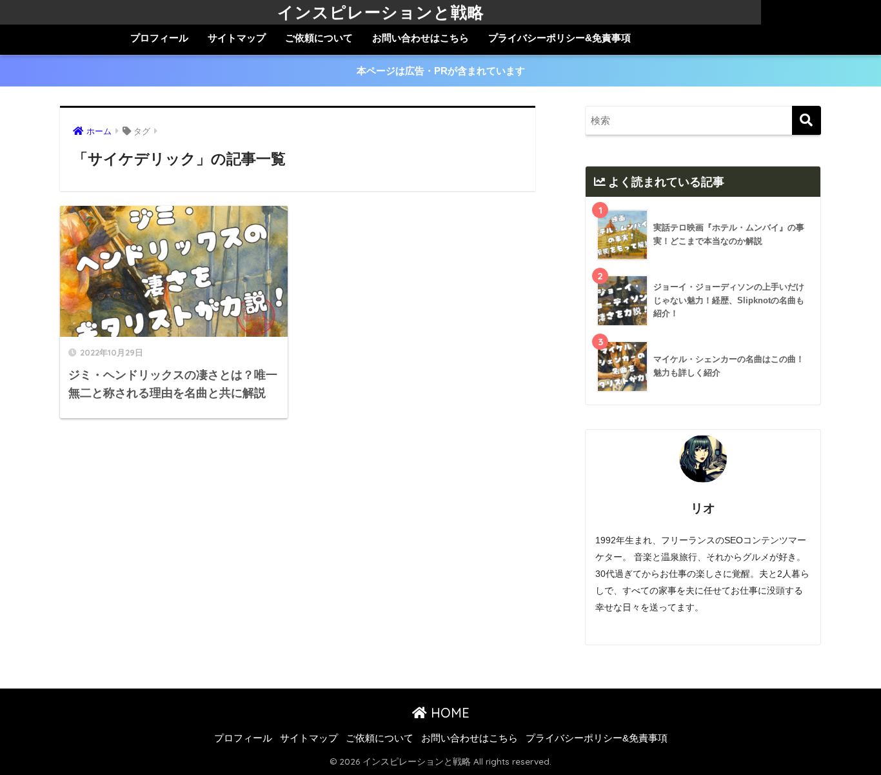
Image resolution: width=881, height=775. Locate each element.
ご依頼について (319, 37)
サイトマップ (237, 37)
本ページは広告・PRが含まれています (441, 70)
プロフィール (159, 37)
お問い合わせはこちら (420, 37)
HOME (448, 713)
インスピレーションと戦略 (380, 12)
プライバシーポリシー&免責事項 (559, 37)
